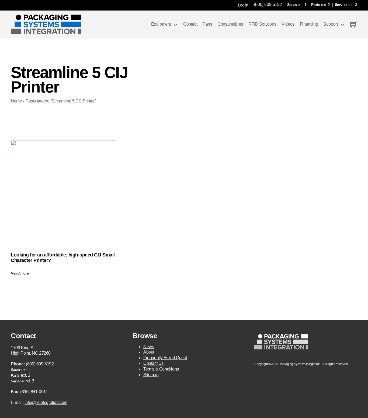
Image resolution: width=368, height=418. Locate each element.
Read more (20, 273)
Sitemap (150, 374)
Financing (309, 24)
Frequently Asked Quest (165, 357)
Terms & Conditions (161, 369)
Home (16, 101)
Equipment (161, 24)
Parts (207, 24)
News (148, 346)
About (148, 352)
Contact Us (153, 363)
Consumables (230, 24)
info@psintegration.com (46, 402)
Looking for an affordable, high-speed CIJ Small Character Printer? (63, 257)
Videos (288, 24)
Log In (243, 5)
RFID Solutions (262, 24)
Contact (190, 24)
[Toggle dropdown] (175, 24)
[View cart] (353, 24)
